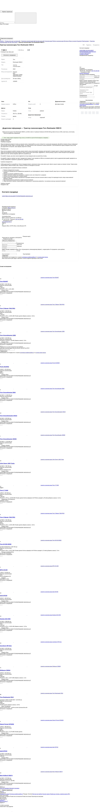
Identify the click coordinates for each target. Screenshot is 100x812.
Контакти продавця (14, 788)
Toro (14, 59)
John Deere (14, 42)
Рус (3, 791)
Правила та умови (4, 794)
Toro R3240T (4, 281)
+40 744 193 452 (19, 219)
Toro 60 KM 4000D (5, 544)
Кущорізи (79, 41)
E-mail (18, 250)
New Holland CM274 (6, 775)
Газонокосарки (48, 41)
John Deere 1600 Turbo (7, 463)
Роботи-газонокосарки (58, 41)
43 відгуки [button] (4, 212)
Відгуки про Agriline (37, 794)
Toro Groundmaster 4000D (8, 439)
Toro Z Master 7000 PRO (7, 308)
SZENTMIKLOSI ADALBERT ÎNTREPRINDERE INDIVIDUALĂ (17, 196)
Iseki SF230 (3, 595)
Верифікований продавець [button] (9, 206)
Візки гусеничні (73, 41)
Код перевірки (26, 254)
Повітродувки (85, 41)
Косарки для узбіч (40, 41)
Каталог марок (46, 794)
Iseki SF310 (3, 751)
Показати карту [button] (26, 236)
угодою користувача (43, 257)
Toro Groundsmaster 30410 (8, 415)
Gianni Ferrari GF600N (7, 724)
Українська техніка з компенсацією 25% (60, 794)
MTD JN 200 (3, 570)
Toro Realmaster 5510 (7, 697)
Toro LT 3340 (4, 490)
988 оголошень (12, 207)
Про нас (2, 788)
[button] (50, 31)
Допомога (6, 788)
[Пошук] (25, 18)
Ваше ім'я (19, 244)
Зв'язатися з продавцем (9, 55)
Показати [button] (12, 219)
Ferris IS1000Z (4, 366)
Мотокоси (66, 41)
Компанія (19, 246)
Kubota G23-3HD (5, 619)
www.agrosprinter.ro (7, 221)
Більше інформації (84, 73)
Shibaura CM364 (5, 670)
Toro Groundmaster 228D (8, 335)
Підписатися (4, 351)
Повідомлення (20, 243)
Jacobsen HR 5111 (6, 646)
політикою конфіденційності (29, 257)
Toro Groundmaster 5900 (8, 392)
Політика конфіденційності (16, 794)
